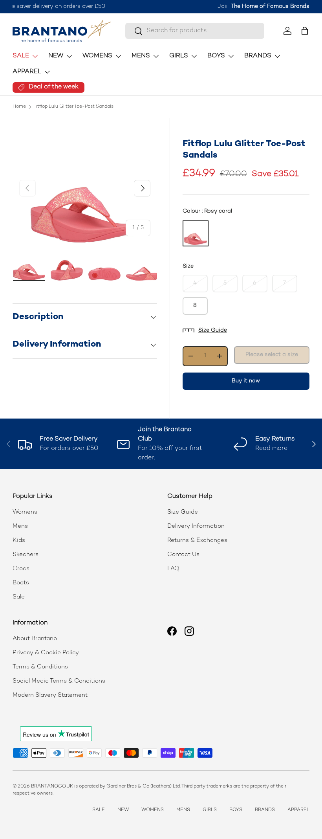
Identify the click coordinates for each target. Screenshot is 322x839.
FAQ (173, 568)
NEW (123, 810)
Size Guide (212, 330)
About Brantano (35, 638)
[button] (304, 30)
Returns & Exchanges (197, 540)
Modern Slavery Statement (50, 695)
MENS (183, 810)
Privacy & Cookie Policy (46, 653)
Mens (20, 526)
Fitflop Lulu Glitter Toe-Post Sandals (73, 107)
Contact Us (183, 554)
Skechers (25, 554)
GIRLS (210, 810)
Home (19, 107)
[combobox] (194, 31)
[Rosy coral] (196, 233)
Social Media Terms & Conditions (59, 681)
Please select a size (271, 355)
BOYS (235, 810)
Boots (21, 583)
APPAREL (298, 810)
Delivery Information (196, 526)
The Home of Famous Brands (270, 6)
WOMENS (152, 810)
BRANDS (265, 810)
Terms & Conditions (40, 667)
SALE (98, 810)
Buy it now (246, 381)
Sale (19, 597)
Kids (19, 540)
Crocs (21, 568)
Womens (25, 512)
